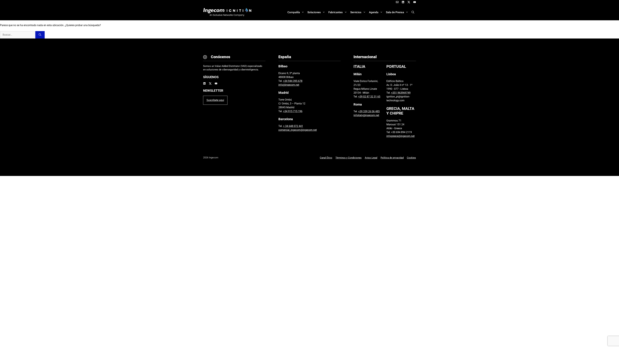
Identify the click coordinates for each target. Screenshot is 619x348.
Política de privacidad (392, 157)
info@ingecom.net (288, 84)
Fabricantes (335, 12)
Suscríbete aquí (215, 100)
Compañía (293, 12)
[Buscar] (40, 35)
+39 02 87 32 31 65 (369, 96)
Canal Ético (326, 157)
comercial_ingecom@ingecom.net (297, 129)
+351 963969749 (401, 92)
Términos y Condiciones (348, 157)
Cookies (411, 157)
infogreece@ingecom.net (400, 136)
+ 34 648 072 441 (293, 126)
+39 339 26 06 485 (369, 111)
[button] (413, 12)
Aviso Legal (371, 157)
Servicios (355, 12)
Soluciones (314, 12)
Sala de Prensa (395, 12)
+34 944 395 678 (292, 80)
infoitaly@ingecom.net (366, 115)
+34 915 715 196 (292, 111)
